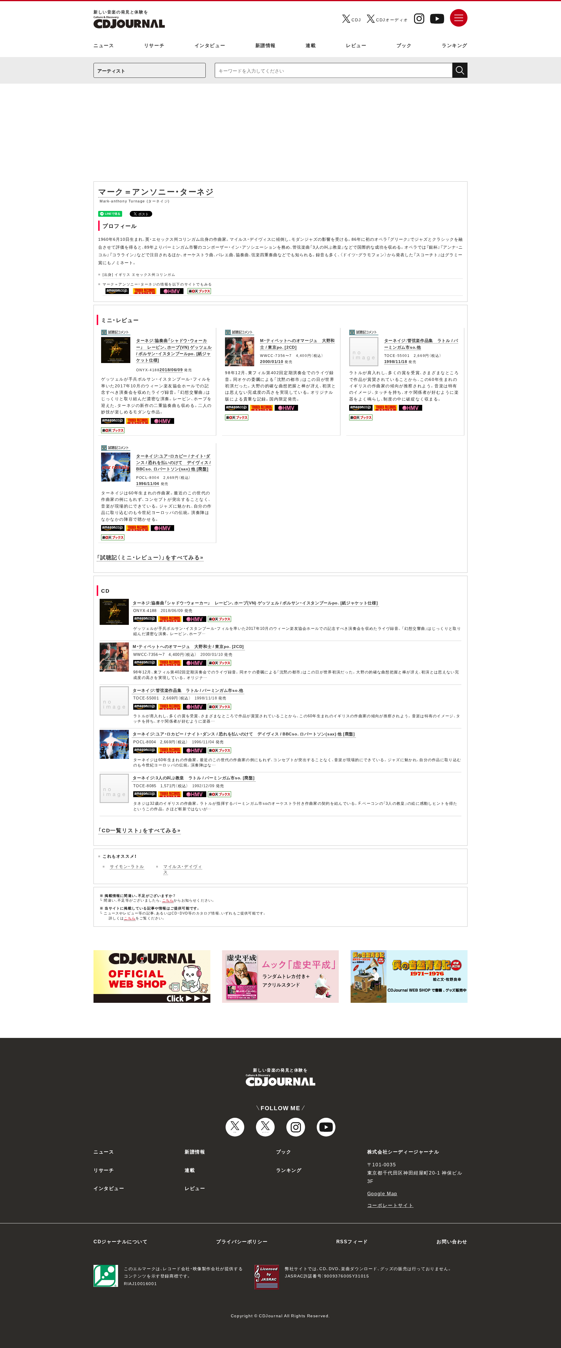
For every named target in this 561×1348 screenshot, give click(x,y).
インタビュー (210, 45)
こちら (168, 900)
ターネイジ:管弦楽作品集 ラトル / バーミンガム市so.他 (188, 690)
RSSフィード (352, 1241)
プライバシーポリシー (242, 1241)
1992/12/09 (203, 785)
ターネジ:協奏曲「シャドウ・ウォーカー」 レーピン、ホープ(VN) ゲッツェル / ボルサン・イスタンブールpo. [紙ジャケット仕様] (174, 350)
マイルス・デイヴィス (182, 869)
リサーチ (154, 45)
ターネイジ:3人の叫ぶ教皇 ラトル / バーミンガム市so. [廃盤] (194, 777)
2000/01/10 (271, 361)
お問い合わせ (452, 1241)
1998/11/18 (395, 361)
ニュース (104, 45)
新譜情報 (265, 45)
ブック (404, 45)
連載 (311, 45)
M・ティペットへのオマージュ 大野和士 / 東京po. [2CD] (188, 646)
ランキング (455, 45)
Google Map (382, 1193)
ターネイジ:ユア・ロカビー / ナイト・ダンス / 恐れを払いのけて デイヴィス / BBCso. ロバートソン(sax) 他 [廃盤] (173, 462)
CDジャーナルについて (121, 1241)
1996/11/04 (147, 483)
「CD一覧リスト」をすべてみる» (139, 830)
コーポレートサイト (390, 1204)
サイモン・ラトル (127, 866)
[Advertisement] (280, 135)
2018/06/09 (171, 369)
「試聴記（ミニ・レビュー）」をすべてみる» (150, 557)
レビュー (356, 45)
